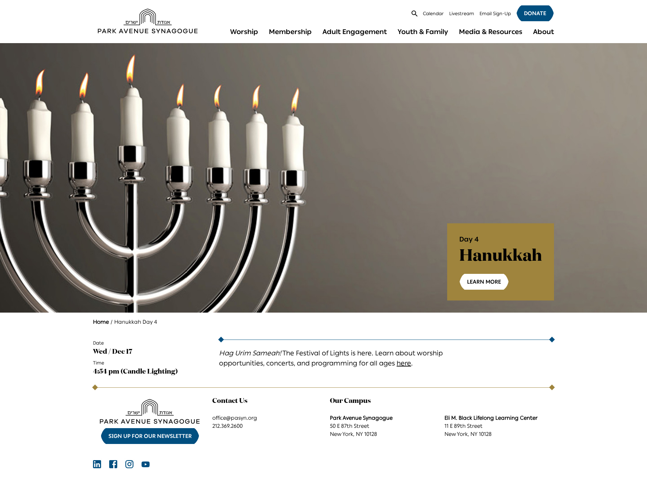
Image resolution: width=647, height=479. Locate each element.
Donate (535, 13)
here (404, 363)
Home (101, 322)
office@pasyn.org (234, 418)
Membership (290, 32)
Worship (244, 32)
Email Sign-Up (495, 14)
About (543, 32)
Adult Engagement (354, 32)
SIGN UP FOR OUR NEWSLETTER (150, 436)
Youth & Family (423, 32)
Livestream (461, 14)
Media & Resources (490, 32)
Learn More (484, 282)
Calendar (433, 14)
